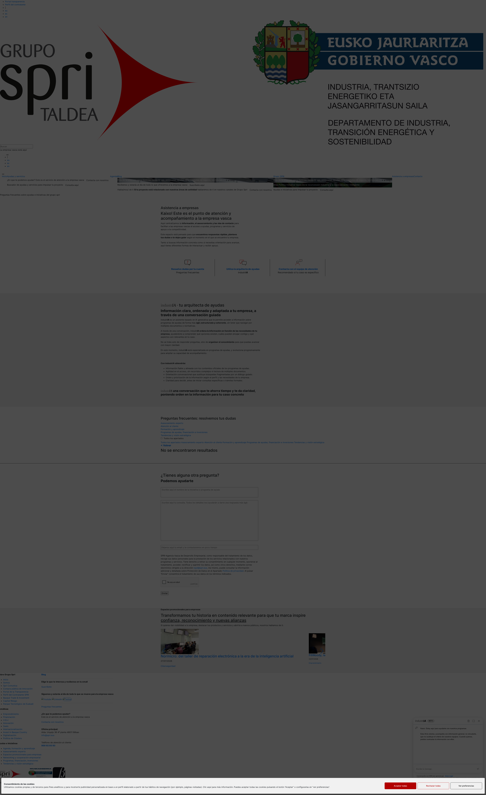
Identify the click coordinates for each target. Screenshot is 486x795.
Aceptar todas (400, 786)
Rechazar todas (433, 786)
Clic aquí (207, 787)
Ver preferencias (466, 786)
